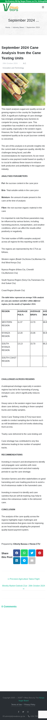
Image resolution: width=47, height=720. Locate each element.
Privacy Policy (29, 704)
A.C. (24, 63)
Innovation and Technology (13, 68)
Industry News (18, 27)
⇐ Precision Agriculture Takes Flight (23, 579)
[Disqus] (23, 643)
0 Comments (9, 606)
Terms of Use (16, 704)
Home (7, 27)
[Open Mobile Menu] (43, 7)
